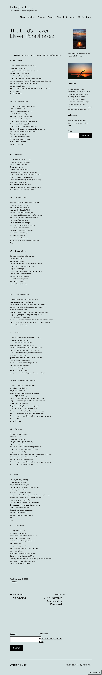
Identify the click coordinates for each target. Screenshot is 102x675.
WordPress (87, 665)
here (69, 125)
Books (89, 17)
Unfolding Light (21, 7)
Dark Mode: (93, 672)
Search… (14, 634)
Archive (31, 17)
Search (71, 131)
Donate (51, 17)
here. (80, 56)
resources (79, 107)
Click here (18, 55)
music (77, 109)
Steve (14, 582)
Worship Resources (66, 17)
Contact (41, 17)
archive (78, 104)
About (23, 17)
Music (81, 17)
